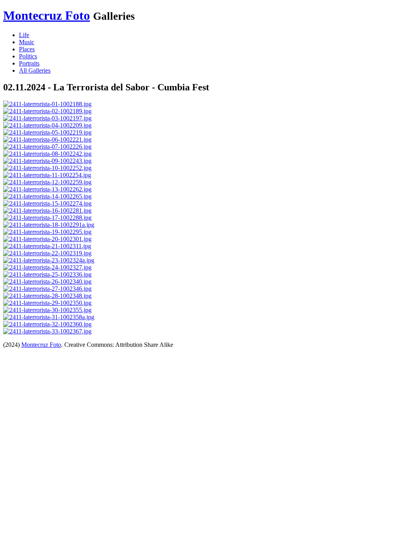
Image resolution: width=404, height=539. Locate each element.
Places (27, 49)
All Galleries (34, 70)
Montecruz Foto (46, 15)
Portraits (29, 63)
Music (26, 42)
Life (24, 35)
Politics (28, 56)
